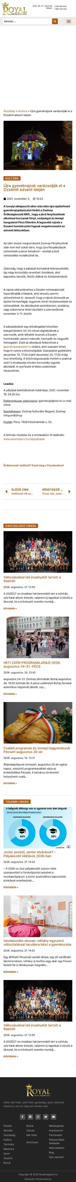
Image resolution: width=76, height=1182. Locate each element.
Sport (7, 1153)
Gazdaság (9, 1135)
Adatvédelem (56, 1147)
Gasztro (8, 1158)
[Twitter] (45, 1117)
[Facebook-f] (22, 1117)
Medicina (9, 1148)
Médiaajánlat (56, 1125)
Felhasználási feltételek (56, 1141)
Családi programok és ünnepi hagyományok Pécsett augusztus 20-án (37, 750)
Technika (9, 1144)
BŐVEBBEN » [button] (10, 609)
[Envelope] (53, 1117)
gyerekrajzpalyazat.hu (17, 346)
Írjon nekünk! (56, 1157)
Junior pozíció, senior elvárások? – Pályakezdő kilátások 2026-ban (30, 854)
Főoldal (8, 1125)
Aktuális (8, 1130)
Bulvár (7, 1162)
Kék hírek (31, 1135)
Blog (51, 1152)
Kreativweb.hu (43, 1179)
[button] (69, 21)
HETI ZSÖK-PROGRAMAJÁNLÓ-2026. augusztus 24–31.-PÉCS (32, 664)
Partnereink (55, 1135)
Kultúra (22, 111)
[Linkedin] (30, 1117)
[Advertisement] (38, 69)
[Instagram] (38, 1117)
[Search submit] (55, 21)
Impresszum (56, 1130)
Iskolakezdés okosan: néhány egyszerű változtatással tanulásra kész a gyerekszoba (37, 942)
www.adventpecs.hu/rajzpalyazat (24, 439)
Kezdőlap (9, 111)
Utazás (30, 1130)
